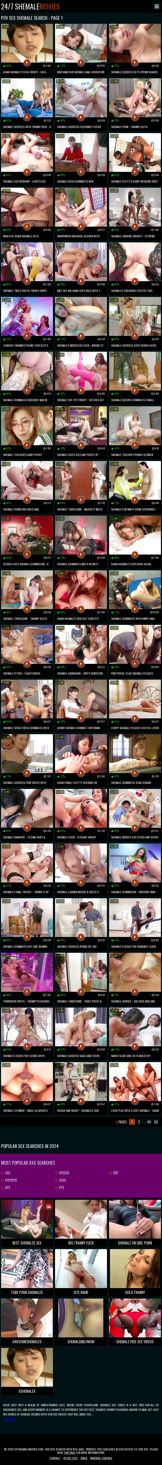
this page (69, 1452)
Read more (9, 1419)
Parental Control (101, 1458)
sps (7, 1187)
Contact (55, 1458)
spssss (63, 1172)
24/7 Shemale (30, 6)
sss (7, 1172)
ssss (62, 1180)
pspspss (10, 1180)
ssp (115, 1172)
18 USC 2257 (70, 1458)
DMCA (84, 1458)
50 (156, 1121)
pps (61, 1187)
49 (149, 1121)
